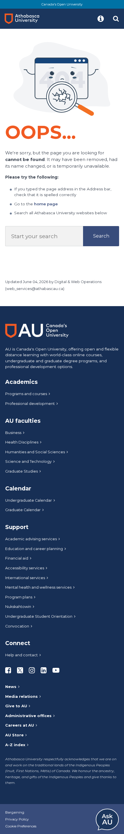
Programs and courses (26, 394)
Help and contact (21, 655)
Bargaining (14, 812)
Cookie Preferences (20, 826)
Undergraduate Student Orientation (38, 616)
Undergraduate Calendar (28, 500)
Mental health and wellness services (38, 587)
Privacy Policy (17, 819)
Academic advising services (31, 539)
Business (13, 433)
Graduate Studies (21, 471)
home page (46, 204)
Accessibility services (24, 568)
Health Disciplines (21, 442)
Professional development (30, 403)
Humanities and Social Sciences (35, 452)
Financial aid (16, 558)
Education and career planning (34, 549)
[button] (100, 19)
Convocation (17, 626)
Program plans (18, 597)
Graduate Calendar (23, 510)
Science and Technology (28, 461)
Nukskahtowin (18, 606)
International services (25, 578)
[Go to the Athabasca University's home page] (24, 19)
